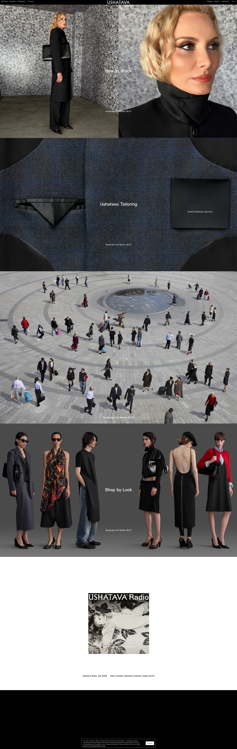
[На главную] (118, 2)
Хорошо (150, 743)
